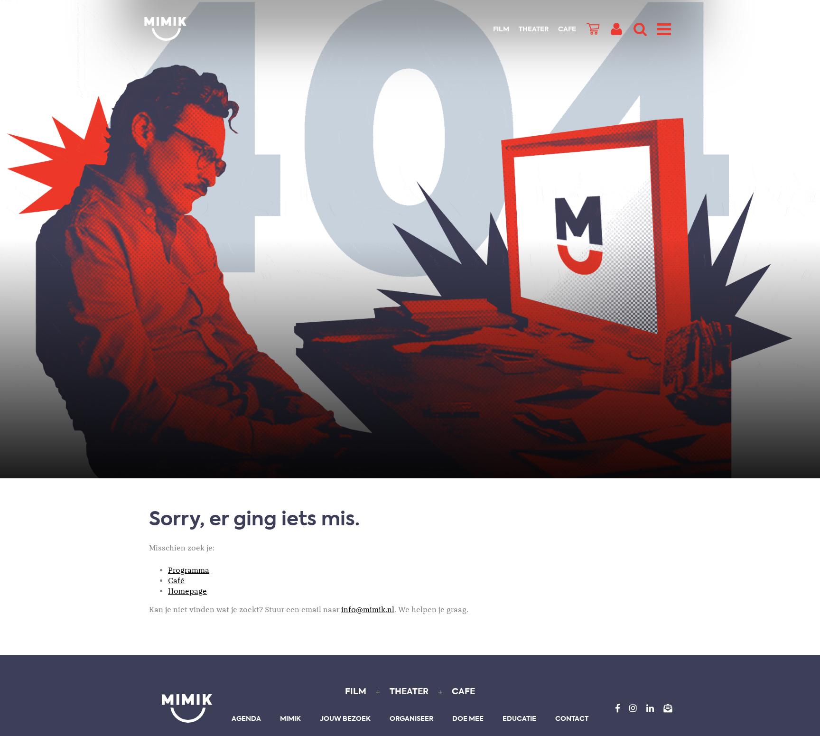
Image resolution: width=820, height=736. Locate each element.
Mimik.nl (182, 29)
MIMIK (187, 708)
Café (176, 581)
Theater (534, 29)
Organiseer (411, 719)
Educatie (519, 719)
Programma (188, 570)
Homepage (187, 591)
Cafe (567, 29)
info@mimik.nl (367, 610)
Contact (571, 719)
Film (501, 29)
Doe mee (468, 719)
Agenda (246, 719)
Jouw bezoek (345, 719)
